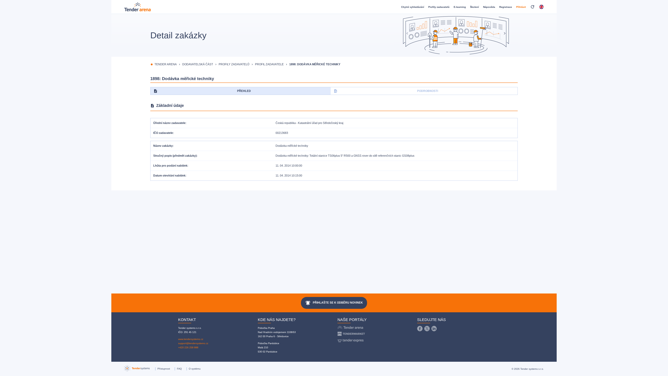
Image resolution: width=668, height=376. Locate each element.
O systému (195, 368)
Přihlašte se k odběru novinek (334, 303)
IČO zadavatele (163, 132)
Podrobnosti (385, 91)
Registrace (505, 7)
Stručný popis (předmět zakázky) (175, 155)
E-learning (460, 7)
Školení (474, 7)
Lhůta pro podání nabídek (170, 165)
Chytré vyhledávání (412, 7)
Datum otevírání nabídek (169, 175)
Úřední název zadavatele (169, 123)
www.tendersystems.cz (190, 339)
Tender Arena (165, 64)
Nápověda (489, 7)
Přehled (202, 91)
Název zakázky (163, 145)
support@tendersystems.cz (193, 343)
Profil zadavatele (269, 64)
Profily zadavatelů (439, 7)
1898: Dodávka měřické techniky (314, 64)
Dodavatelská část (197, 64)
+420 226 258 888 (188, 347)
